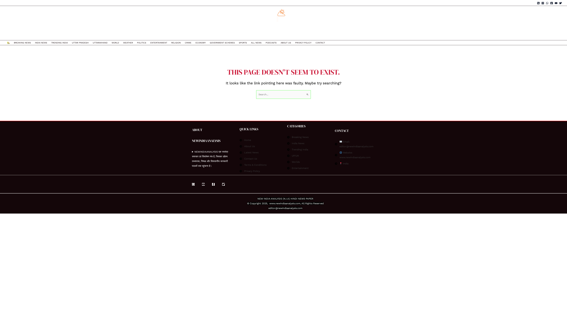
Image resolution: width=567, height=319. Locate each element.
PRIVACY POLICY (303, 42)
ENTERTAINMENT (158, 42)
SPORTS (243, 42)
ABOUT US (286, 42)
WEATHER (128, 42)
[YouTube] (556, 3)
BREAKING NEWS (22, 42)
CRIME (188, 42)
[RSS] (538, 3)
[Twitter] (560, 3)
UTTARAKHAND (100, 42)
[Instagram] (542, 3)
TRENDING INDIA (59, 42)
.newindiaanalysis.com (287, 203)
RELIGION (176, 42)
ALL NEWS (256, 42)
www (272, 203)
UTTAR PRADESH (80, 42)
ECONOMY (200, 42)
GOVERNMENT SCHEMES (222, 42)
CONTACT (320, 42)
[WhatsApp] (547, 3)
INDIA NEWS (41, 42)
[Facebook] (551, 3)
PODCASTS (271, 42)
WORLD (115, 42)
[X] (223, 184)
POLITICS (141, 42)
